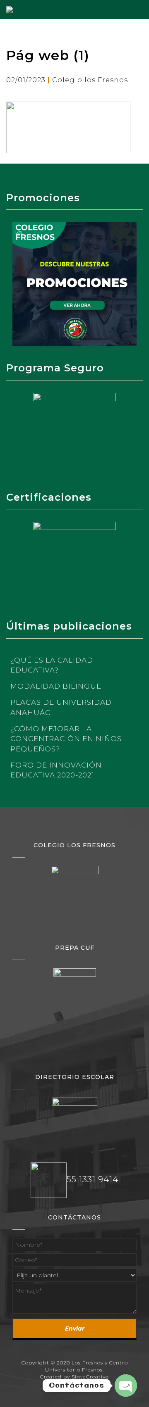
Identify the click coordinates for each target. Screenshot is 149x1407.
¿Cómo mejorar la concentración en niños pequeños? (66, 739)
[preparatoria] (74, 988)
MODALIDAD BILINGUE (55, 686)
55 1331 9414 (92, 1180)
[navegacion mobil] (143, 6)
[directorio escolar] (74, 1119)
